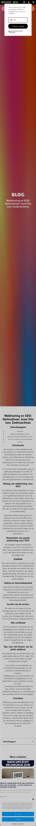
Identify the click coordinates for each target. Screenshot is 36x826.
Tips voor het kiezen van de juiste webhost (20, 439)
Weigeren (18, 819)
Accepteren (18, 814)
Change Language (18, 26)
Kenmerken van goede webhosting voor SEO (20, 436)
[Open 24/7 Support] (10, 2)
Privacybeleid (20, 823)
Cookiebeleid (14, 823)
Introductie (20, 431)
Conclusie (20, 442)
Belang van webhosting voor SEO (19, 434)
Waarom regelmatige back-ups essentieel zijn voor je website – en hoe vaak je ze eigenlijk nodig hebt (17, 785)
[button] (33, 799)
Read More (3, 796)
